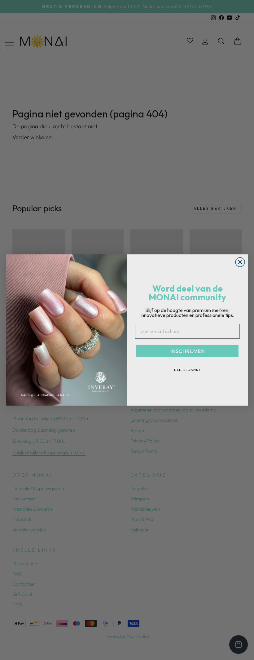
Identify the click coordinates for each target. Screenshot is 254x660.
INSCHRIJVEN (187, 351)
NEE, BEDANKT (187, 369)
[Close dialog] (240, 262)
